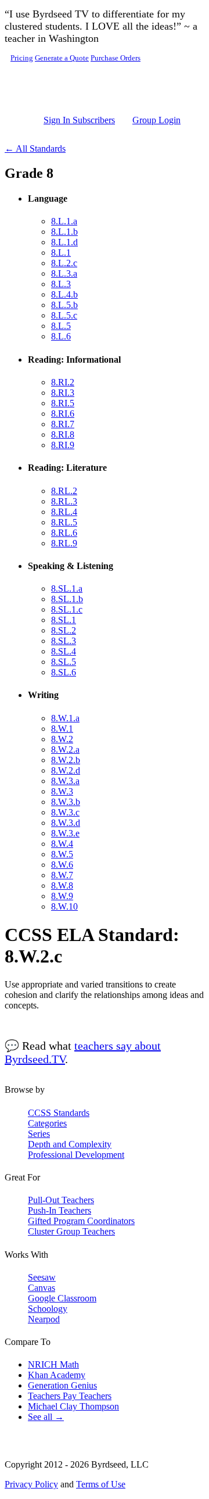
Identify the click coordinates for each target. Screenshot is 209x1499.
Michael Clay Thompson (73, 1406)
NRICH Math (53, 1364)
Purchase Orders (115, 58)
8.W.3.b (65, 802)
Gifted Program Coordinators (81, 1221)
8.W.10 (64, 906)
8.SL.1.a (66, 588)
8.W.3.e (65, 833)
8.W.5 (62, 854)
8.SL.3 (63, 641)
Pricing (21, 58)
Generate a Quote (62, 58)
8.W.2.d (65, 770)
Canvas (41, 1288)
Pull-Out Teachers (61, 1200)
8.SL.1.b (67, 599)
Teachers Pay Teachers (69, 1396)
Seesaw (42, 1277)
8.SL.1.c (66, 609)
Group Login (156, 120)
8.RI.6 (62, 413)
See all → (46, 1417)
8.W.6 (62, 865)
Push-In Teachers (59, 1210)
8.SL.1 (63, 620)
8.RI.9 (62, 445)
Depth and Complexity (69, 1144)
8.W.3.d (65, 823)
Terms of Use (100, 1484)
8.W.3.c (65, 812)
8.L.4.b (64, 294)
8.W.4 (62, 844)
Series (39, 1134)
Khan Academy (56, 1375)
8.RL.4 (64, 512)
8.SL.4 (63, 651)
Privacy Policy (31, 1484)
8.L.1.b (64, 232)
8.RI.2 (62, 382)
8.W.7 (62, 875)
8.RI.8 (62, 434)
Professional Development (76, 1155)
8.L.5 (61, 326)
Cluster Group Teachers (71, 1231)
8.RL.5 (64, 522)
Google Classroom (62, 1298)
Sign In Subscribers (79, 120)
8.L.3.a (64, 273)
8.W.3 (62, 791)
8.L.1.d (64, 242)
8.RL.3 (64, 501)
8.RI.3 (62, 393)
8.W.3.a (65, 781)
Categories (47, 1123)
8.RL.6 (64, 533)
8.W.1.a (65, 718)
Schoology (47, 1309)
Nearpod (44, 1319)
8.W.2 (62, 739)
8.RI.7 (62, 424)
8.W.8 (62, 885)
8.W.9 (62, 896)
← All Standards (35, 148)
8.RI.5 (62, 403)
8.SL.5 (63, 662)
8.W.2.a (65, 749)
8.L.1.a (64, 221)
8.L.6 (61, 336)
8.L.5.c (64, 315)
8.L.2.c (64, 263)
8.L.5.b (64, 305)
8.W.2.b (65, 760)
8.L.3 (61, 284)
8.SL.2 (63, 630)
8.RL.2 (64, 491)
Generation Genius (62, 1385)
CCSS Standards (58, 1113)
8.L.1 (61, 252)
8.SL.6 (63, 672)
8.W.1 (62, 729)
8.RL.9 (64, 543)
